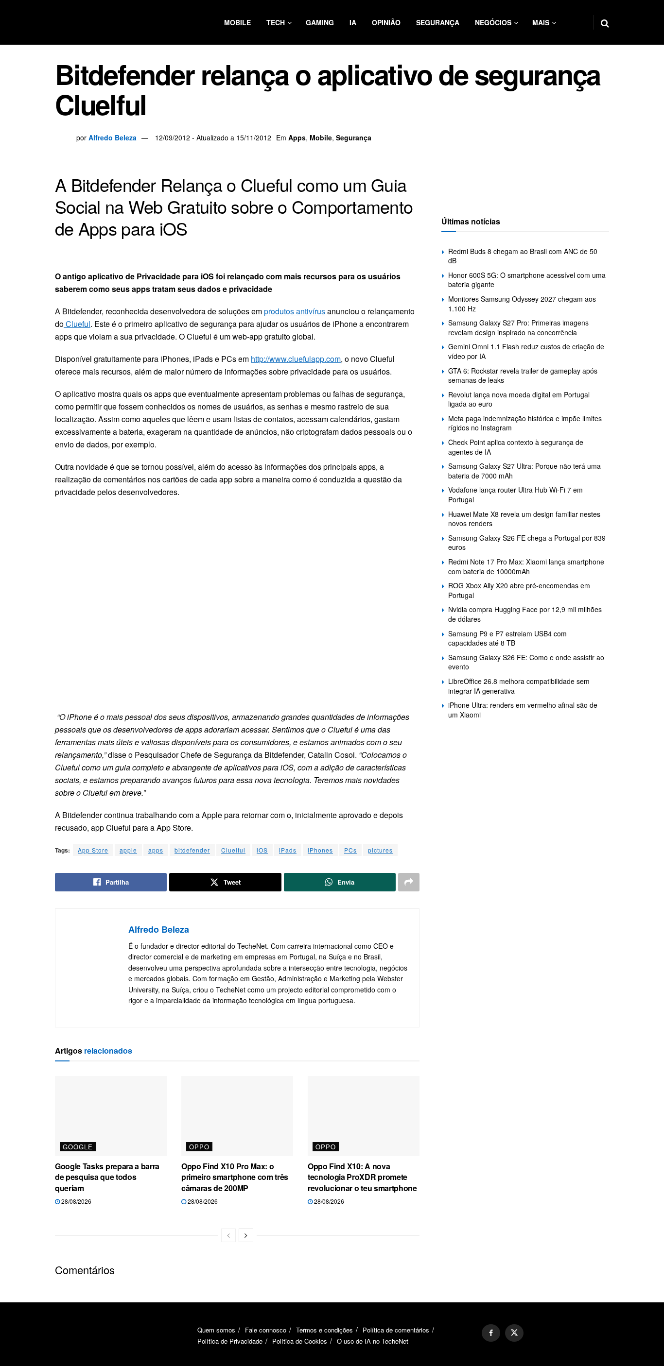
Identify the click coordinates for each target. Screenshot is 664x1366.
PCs (350, 850)
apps (155, 850)
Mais (540, 22)
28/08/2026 (75, 1201)
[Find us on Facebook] (491, 1333)
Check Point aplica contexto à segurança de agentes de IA (515, 447)
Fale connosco (265, 1329)
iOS (262, 850)
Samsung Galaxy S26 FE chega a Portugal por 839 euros (527, 542)
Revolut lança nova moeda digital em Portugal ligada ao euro (519, 399)
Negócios (493, 22)
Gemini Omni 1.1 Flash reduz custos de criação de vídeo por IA (526, 351)
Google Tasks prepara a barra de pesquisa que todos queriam (107, 1177)
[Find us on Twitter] (514, 1333)
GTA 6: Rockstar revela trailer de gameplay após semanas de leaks (522, 375)
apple (128, 850)
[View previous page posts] (228, 1235)
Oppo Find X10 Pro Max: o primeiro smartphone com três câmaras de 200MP (234, 1177)
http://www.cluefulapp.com (296, 358)
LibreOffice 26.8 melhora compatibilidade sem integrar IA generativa (519, 686)
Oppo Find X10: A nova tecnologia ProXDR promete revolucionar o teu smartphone (362, 1177)
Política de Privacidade (229, 1341)
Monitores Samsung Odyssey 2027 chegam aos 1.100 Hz (522, 303)
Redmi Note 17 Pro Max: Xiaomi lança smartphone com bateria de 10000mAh (526, 566)
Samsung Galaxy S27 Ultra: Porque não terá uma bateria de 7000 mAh (524, 470)
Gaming (320, 22)
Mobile (237, 22)
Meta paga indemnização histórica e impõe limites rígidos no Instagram (525, 423)
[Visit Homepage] (113, 22)
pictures (380, 850)
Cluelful (233, 850)
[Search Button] (605, 22)
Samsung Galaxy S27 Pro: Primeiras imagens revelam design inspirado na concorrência (518, 327)
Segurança (437, 22)
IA (352, 22)
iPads (288, 850)
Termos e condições (324, 1329)
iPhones (320, 850)
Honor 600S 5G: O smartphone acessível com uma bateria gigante (527, 280)
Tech (275, 22)
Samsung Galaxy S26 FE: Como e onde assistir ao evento (526, 662)
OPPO (199, 1146)
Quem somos (216, 1329)
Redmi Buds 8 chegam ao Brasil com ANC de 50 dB (522, 256)
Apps (297, 137)
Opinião (386, 22)
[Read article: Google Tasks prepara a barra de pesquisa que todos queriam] (111, 1116)
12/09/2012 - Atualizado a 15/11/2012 (213, 137)
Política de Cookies (299, 1341)
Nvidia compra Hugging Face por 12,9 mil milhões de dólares (525, 614)
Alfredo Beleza (112, 137)
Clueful (77, 323)
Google (78, 1146)
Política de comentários (396, 1329)
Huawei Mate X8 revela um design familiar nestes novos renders (524, 519)
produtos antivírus (294, 311)
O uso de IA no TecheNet (372, 1341)
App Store (93, 850)
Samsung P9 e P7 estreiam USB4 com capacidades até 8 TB (507, 638)
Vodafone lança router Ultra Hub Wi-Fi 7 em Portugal (515, 494)
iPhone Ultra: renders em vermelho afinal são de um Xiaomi (522, 709)
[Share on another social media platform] (408, 882)
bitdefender (192, 850)
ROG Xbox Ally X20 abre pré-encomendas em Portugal (519, 590)
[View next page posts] (246, 1235)
